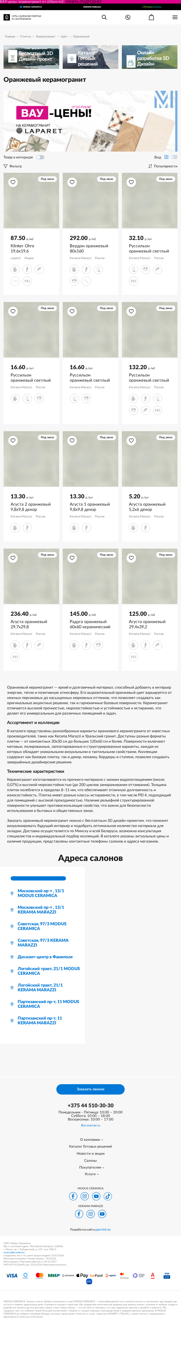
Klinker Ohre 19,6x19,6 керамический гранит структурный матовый (30, 249)
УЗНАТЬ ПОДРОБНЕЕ (84, 2)
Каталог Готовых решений (90, 1146)
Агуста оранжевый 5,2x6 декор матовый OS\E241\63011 (147, 507)
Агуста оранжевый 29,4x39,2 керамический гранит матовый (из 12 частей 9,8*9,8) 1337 (148, 625)
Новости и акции (91, 1153)
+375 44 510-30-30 (91, 1105)
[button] (13, 182)
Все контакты (90, 1125)
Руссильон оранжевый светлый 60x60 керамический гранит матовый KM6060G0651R (149, 378)
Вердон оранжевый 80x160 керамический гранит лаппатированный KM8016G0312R (89, 249)
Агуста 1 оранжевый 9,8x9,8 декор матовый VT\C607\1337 (90, 507)
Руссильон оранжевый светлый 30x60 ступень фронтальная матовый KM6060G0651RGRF (149, 249)
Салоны (90, 1160)
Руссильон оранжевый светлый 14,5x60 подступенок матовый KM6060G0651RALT (90, 378)
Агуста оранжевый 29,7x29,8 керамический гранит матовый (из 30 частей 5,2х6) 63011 (30, 625)
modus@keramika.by (14, 1252)
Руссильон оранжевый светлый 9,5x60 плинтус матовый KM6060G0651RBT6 (31, 378)
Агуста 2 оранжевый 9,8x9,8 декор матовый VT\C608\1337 (31, 507)
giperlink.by (103, 1229)
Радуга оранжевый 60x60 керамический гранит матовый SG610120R (90, 625)
